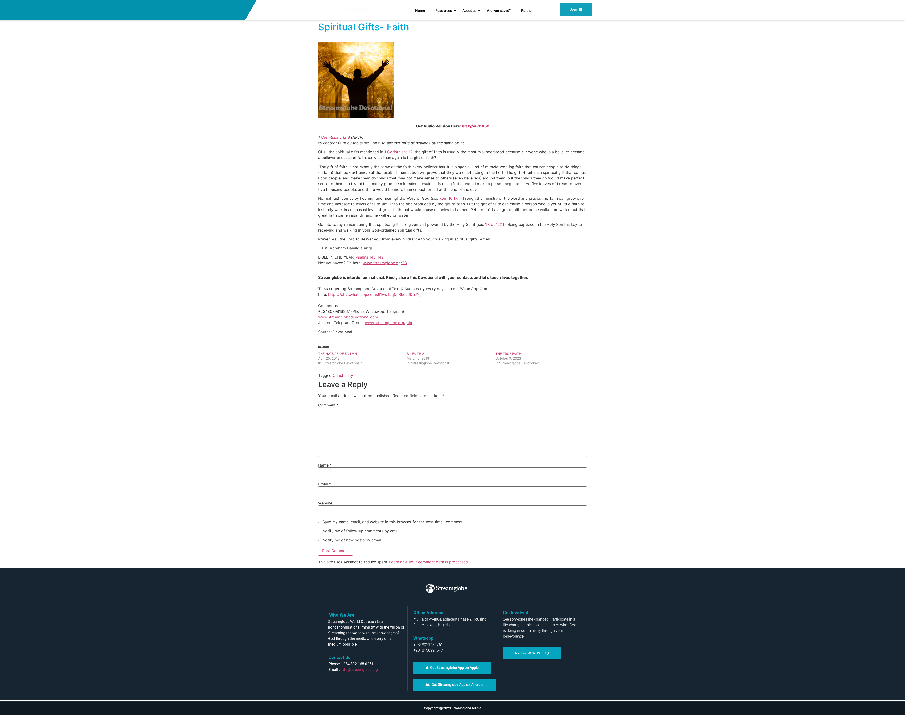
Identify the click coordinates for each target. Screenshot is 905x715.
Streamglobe (354, 9)
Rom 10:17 (448, 198)
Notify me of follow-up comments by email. (361, 531)
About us (469, 10)
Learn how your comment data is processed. (429, 562)
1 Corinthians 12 (398, 152)
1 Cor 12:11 (494, 224)
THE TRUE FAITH (508, 354)
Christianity (343, 375)
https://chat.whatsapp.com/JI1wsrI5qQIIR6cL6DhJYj (374, 294)
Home (420, 10)
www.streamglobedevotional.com (348, 317)
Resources (443, 10)
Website (325, 503)
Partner (527, 10)
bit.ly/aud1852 (475, 126)
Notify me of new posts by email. (352, 540)
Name (325, 465)
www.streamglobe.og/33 (385, 262)
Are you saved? (499, 10)
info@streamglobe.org (359, 669)
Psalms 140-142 (370, 257)
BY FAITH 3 (415, 354)
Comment (328, 405)
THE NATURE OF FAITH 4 (337, 354)
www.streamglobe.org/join (388, 322)
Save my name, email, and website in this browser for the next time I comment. (393, 522)
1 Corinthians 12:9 (334, 137)
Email (324, 484)
